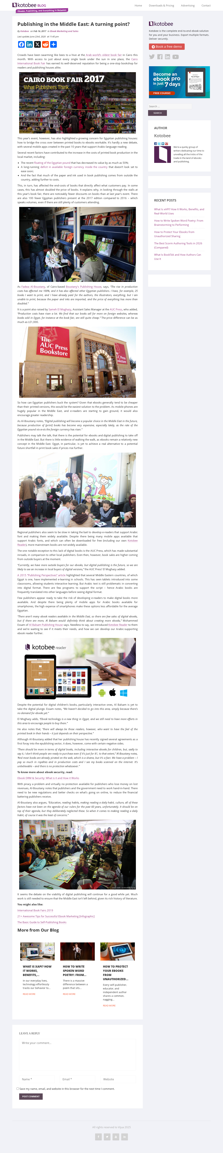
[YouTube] (166, 143)
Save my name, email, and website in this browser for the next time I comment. (67, 1088)
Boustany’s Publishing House (83, 286)
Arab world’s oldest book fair (103, 55)
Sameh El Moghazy (60, 309)
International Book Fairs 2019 (35, 910)
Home (138, 5)
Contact (206, 5)
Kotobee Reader (117, 624)
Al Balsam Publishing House (46, 624)
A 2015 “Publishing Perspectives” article (41, 575)
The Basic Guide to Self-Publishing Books (41, 922)
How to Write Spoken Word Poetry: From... (74, 971)
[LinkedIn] (163, 143)
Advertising (188, 5)
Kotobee (24, 31)
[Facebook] (155, 143)
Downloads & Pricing (161, 5)
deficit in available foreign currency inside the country (74, 167)
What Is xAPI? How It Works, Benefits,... (37, 971)
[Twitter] (159, 143)
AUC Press (116, 309)
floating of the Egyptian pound (52, 162)
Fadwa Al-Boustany (33, 286)
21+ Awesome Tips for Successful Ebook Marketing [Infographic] (56, 916)
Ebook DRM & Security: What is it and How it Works (48, 778)
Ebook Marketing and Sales (64, 31)
